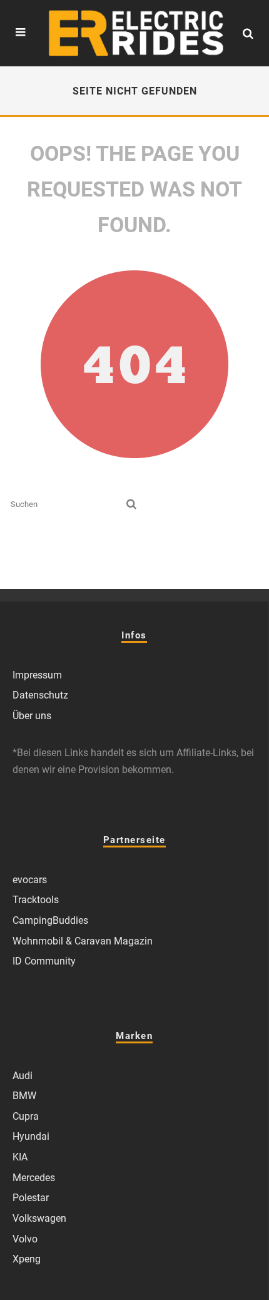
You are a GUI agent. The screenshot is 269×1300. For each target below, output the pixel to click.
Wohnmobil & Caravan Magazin (83, 941)
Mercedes (34, 1178)
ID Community (44, 961)
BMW (24, 1096)
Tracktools (36, 900)
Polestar (31, 1198)
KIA (20, 1157)
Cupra (26, 1116)
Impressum (37, 675)
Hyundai (31, 1136)
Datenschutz (40, 695)
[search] (131, 504)
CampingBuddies (50, 920)
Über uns (32, 716)
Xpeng (27, 1259)
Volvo (25, 1239)
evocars (30, 880)
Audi (23, 1076)
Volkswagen (39, 1218)
